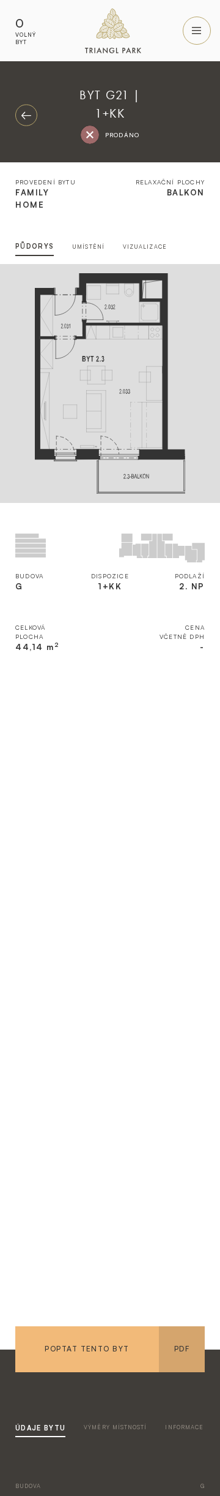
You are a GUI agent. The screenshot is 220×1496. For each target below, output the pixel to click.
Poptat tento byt (87, 1348)
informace (184, 1427)
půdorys (34, 246)
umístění (88, 246)
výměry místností (115, 1427)
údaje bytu (40, 1428)
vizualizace (145, 246)
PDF (181, 1348)
